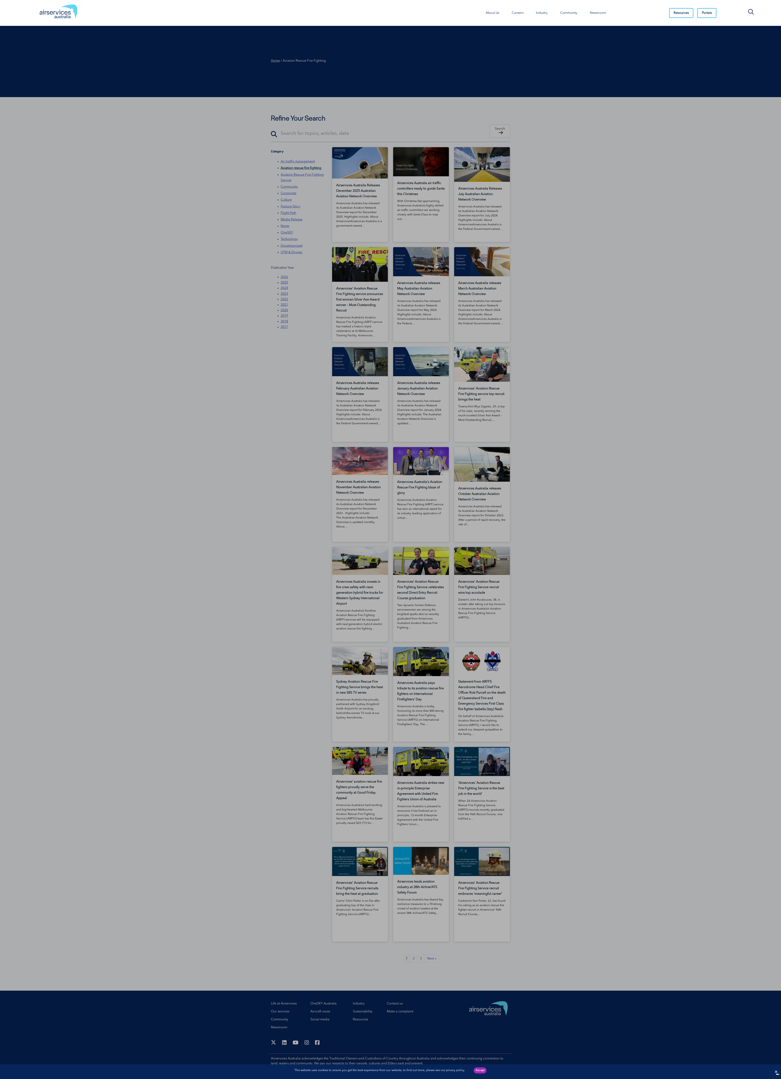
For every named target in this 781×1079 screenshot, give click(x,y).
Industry (542, 13)
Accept (480, 1070)
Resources (681, 13)
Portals (707, 13)
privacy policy (455, 1070)
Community (568, 13)
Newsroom (598, 13)
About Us (492, 13)
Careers (518, 13)
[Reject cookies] (776, 1072)
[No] (777, 1074)
